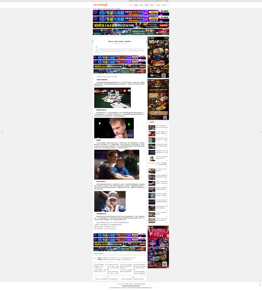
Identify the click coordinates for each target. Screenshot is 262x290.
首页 (131, 5)
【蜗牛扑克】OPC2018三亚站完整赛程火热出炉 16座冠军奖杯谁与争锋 (162, 152)
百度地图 (139, 283)
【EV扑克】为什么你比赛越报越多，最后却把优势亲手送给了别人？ (126, 271)
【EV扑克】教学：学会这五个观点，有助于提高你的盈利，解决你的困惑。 (162, 146)
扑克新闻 (141, 5)
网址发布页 (131, 1)
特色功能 (158, 5)
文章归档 (136, 1)
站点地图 (135, 283)
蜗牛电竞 (152, 1)
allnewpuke (125, 257)
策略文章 (152, 5)
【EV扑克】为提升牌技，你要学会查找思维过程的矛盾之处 (162, 202)
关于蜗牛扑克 (146, 1)
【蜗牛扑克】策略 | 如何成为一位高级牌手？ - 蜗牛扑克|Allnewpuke (117, 259)
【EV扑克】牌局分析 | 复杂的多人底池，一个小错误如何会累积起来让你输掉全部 (161, 140)
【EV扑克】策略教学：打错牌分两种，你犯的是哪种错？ (162, 133)
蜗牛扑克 (161, 1)
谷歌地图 (143, 283)
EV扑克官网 (165, 1)
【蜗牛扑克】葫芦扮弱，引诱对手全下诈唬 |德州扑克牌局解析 (162, 127)
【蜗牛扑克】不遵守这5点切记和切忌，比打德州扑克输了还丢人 (162, 183)
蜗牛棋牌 (156, 1)
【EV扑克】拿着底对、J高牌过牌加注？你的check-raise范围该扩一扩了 (100, 271)
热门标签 (141, 1)
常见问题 (164, 5)
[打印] (126, 43)
